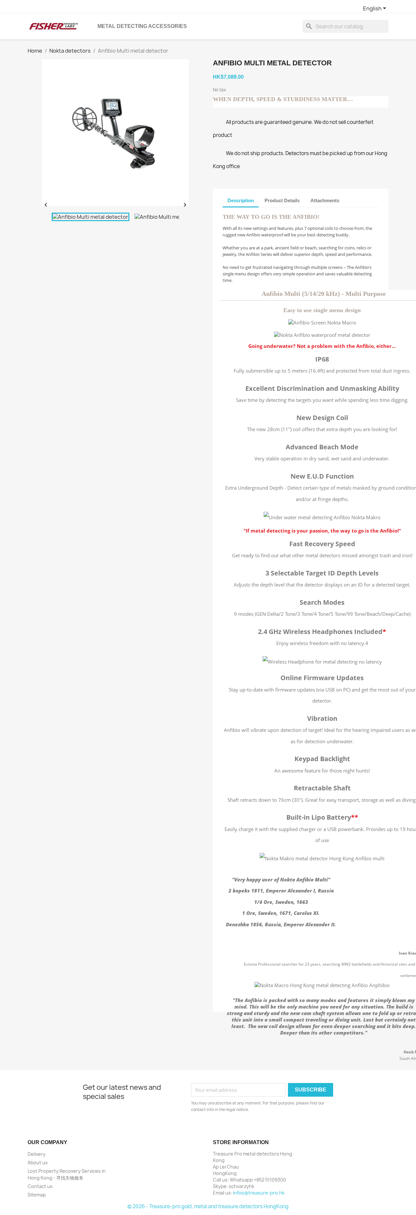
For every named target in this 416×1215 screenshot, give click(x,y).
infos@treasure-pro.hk (258, 1193)
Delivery (37, 1154)
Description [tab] (241, 200)
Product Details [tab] (282, 200)
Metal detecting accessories (142, 26)
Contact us (40, 1186)
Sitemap (37, 1195)
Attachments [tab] (324, 200)
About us (38, 1162)
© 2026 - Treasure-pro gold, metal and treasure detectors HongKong (208, 1206)
